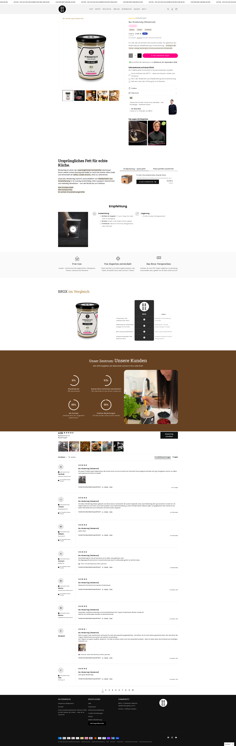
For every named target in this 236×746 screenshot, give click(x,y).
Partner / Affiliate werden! (127, 709)
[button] (168, 9)
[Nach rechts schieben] (122, 96)
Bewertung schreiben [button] (169, 435)
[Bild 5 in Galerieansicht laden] (114, 95)
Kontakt (60, 707)
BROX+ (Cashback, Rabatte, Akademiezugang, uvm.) (128, 704)
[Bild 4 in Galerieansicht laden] (102, 95)
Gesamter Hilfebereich (66, 703)
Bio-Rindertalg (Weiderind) (73, 18)
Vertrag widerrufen (97, 723)
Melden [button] (106, 487)
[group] (67, 433)
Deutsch (227, 744)
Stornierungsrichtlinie (145, 741)
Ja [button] (102, 487)
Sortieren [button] (61, 457)
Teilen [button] (110, 487)
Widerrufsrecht (85, 741)
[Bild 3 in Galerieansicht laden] (91, 95)
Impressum (92, 707)
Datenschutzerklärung (96, 710)
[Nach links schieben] (60, 96)
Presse (90, 716)
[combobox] (229, 744)
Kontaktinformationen (131, 741)
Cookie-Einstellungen (95, 713)
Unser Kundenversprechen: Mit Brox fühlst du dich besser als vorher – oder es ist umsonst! (72, 712)
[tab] (163, 457)
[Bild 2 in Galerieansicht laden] (79, 95)
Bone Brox (65, 741)
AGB (89, 703)
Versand (139, 38)
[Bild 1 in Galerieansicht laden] (68, 95)
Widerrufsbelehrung (95, 720)
